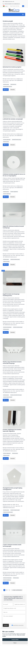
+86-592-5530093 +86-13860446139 (12, 3)
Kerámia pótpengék (6, 139)
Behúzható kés (13, 84)
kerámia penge (6, 141)
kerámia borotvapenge (7, 327)
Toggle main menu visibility (23, 14)
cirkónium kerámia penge (15, 259)
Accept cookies (15, 639)
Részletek (13, 89)
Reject (15, 642)
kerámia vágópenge (14, 191)
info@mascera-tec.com (9, 1)
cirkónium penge (6, 261)
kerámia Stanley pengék (7, 397)
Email (6, 89)
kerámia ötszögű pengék (15, 510)
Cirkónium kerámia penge (8, 512)
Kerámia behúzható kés (7, 86)
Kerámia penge (6, 84)
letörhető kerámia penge (16, 139)
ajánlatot (6, 625)
